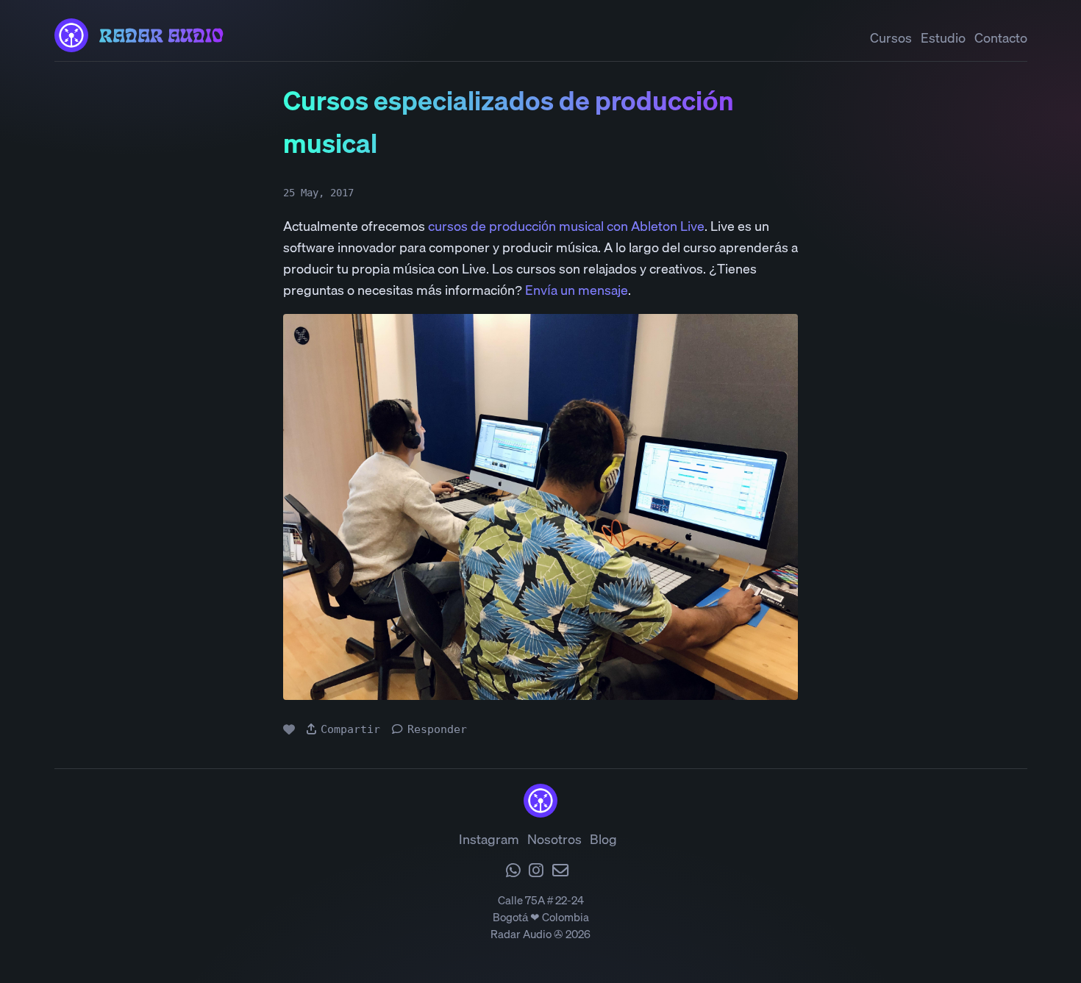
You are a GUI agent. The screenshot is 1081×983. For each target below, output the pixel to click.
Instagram (489, 839)
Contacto (1000, 38)
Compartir (350, 729)
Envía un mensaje (576, 290)
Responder (437, 729)
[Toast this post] (289, 729)
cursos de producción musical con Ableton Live (566, 226)
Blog (603, 839)
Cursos (891, 38)
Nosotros (554, 839)
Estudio (943, 38)
